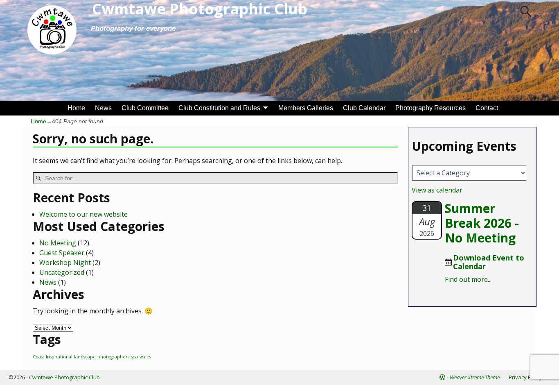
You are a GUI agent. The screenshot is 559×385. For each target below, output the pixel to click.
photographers (113, 357)
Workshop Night (65, 262)
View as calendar (437, 190)
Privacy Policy (525, 377)
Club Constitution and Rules (219, 107)
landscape (85, 357)
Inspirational (59, 357)
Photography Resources (430, 107)
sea (134, 357)
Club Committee (145, 107)
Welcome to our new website (83, 214)
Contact (487, 107)
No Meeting (57, 242)
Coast (38, 357)
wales (145, 357)
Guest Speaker (61, 252)
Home (76, 107)
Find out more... (468, 279)
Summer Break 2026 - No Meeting (482, 223)
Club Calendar (364, 107)
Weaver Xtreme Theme (475, 377)
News (103, 107)
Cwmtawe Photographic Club (64, 377)
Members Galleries (305, 107)
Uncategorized (61, 272)
